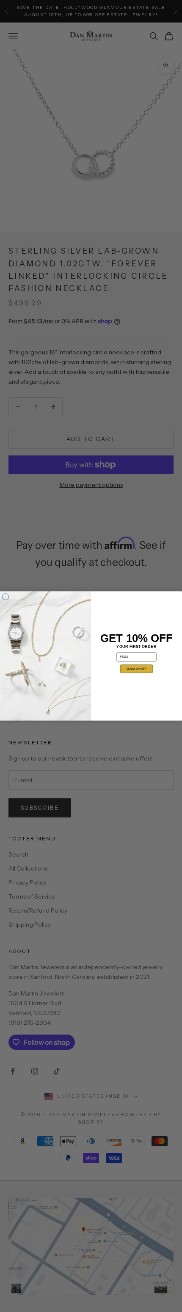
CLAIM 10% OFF (136, 668)
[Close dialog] (5, 597)
